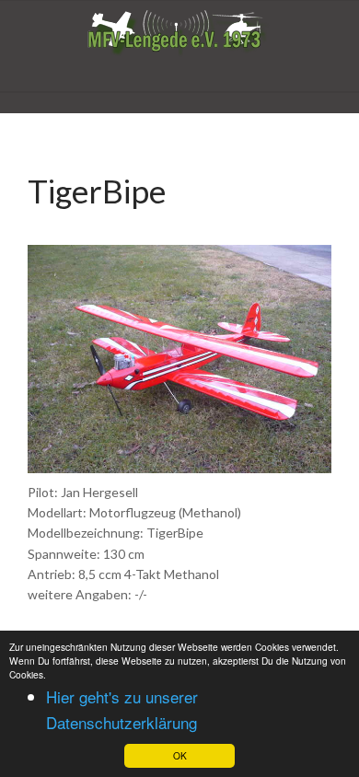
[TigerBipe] (179, 357)
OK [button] (180, 755)
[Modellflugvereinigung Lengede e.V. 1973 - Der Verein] (179, 33)
